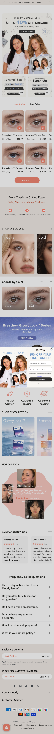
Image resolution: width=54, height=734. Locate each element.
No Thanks (40, 384)
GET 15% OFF (40, 379)
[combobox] (32, 369)
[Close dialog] (51, 348)
